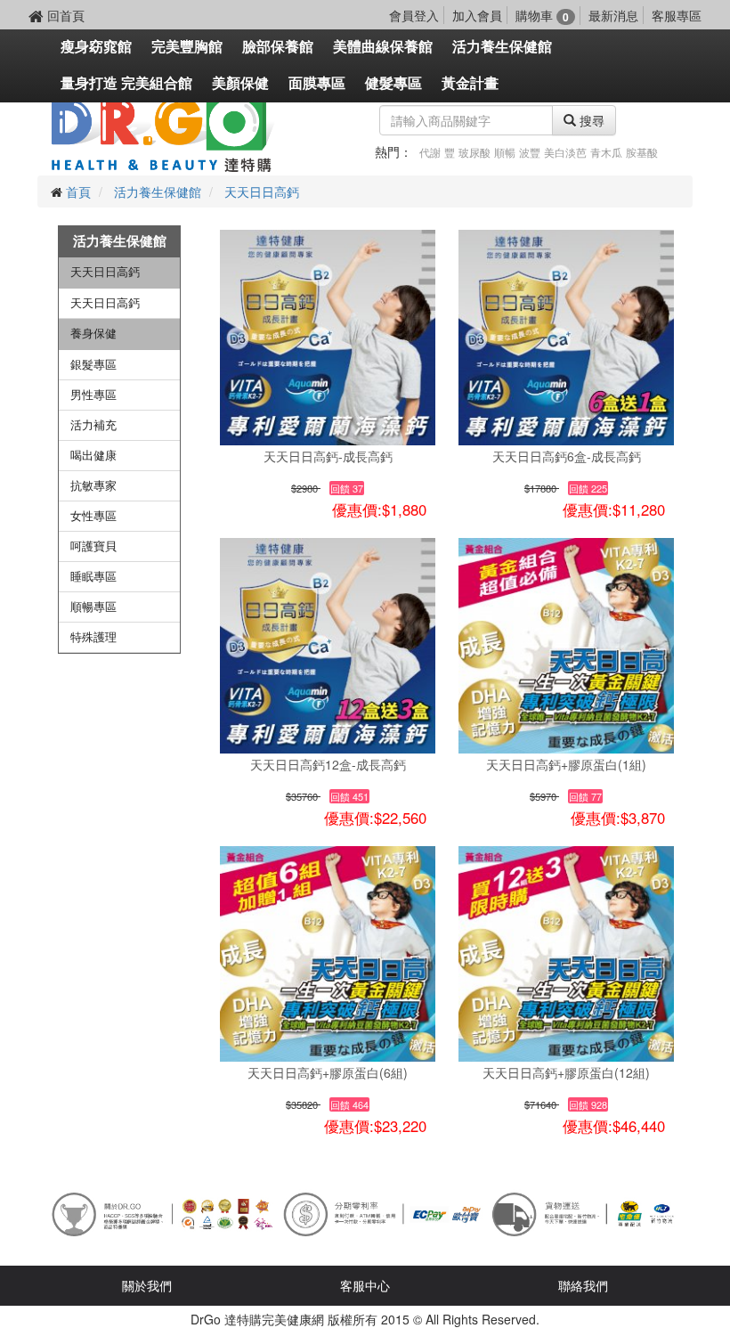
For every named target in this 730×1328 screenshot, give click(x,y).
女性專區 (93, 516)
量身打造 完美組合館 (126, 83)
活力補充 (93, 425)
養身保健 (93, 333)
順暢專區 (93, 607)
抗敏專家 (93, 486)
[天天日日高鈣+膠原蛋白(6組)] (327, 954)
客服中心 (365, 1285)
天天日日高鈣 (261, 191)
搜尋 (590, 120)
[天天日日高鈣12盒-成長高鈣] (327, 646)
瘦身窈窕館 (96, 46)
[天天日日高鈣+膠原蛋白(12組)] (566, 954)
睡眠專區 (93, 576)
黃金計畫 (470, 83)
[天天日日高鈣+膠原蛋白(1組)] (566, 646)
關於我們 (147, 1285)
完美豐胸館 (187, 46)
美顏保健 (240, 83)
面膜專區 (316, 83)
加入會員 (477, 15)
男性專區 (93, 395)
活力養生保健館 (502, 46)
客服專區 (677, 15)
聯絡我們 (583, 1285)
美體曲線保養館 (383, 46)
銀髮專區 (93, 364)
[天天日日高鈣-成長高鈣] (327, 337)
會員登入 (414, 15)
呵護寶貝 (93, 546)
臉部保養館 (277, 46)
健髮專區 (393, 83)
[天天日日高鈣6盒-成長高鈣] (566, 337)
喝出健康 (93, 455)
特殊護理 (93, 637)
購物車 (542, 15)
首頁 (78, 191)
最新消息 (613, 15)
